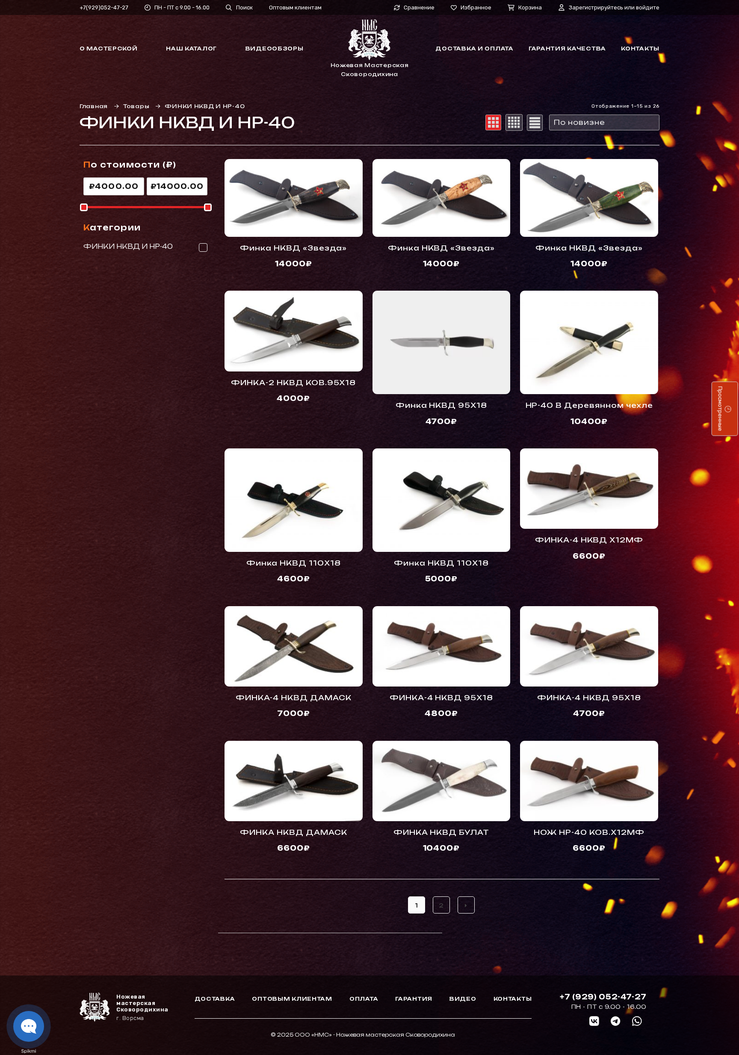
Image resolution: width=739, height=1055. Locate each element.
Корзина (530, 7)
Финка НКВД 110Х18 (293, 563)
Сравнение (419, 8)
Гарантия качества (567, 48)
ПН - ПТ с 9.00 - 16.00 (182, 7)
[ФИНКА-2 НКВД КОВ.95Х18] (294, 331)
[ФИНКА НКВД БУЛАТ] (441, 781)
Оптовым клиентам (295, 7)
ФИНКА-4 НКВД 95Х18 (441, 697)
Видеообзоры (274, 48)
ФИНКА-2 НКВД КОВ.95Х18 (293, 382)
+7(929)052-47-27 (104, 7)
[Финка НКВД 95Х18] (441, 342)
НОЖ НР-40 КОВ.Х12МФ (589, 832)
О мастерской (109, 48)
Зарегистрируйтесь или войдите (614, 7)
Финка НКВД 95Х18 (441, 405)
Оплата (363, 999)
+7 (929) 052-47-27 (603, 997)
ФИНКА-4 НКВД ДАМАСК (294, 697)
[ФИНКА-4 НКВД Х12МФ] (589, 488)
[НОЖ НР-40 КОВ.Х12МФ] (589, 781)
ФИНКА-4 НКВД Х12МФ (589, 540)
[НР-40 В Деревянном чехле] (589, 342)
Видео (462, 999)
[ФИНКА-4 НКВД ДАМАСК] (294, 646)
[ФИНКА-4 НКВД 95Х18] (441, 646)
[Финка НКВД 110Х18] (294, 500)
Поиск (244, 7)
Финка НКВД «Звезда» (293, 248)
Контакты (640, 48)
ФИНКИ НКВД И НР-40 (128, 246)
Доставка (215, 999)
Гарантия (413, 999)
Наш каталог (191, 48)
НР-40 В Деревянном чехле (589, 405)
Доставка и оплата (474, 48)
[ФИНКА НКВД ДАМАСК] (294, 781)
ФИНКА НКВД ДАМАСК (293, 832)
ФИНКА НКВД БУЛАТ (441, 832)
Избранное (476, 7)
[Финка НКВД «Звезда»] (294, 198)
